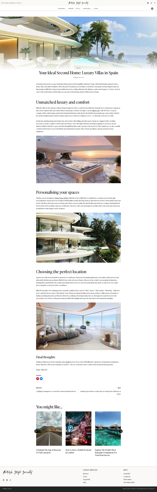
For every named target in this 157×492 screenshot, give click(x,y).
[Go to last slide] (36, 431)
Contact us (126, 476)
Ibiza (79, 121)
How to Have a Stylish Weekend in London (78, 451)
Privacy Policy (7, 488)
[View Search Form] (152, 8)
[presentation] (49, 428)
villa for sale (96, 110)
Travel (78, 68)
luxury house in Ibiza (61, 198)
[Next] (121, 431)
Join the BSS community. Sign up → (12, 3)
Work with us (127, 479)
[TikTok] (151, 3)
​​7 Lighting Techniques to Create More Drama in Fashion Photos (56, 389)
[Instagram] (147, 3)
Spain (67, 362)
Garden (71, 8)
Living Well (86, 479)
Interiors (85, 473)
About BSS (126, 473)
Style (84, 482)
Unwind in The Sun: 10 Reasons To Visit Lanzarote (48, 451)
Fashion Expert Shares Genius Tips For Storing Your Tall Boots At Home (100, 391)
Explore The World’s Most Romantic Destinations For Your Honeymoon (106, 452)
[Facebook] (154, 3)
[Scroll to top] (152, 486)
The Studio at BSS (129, 482)
